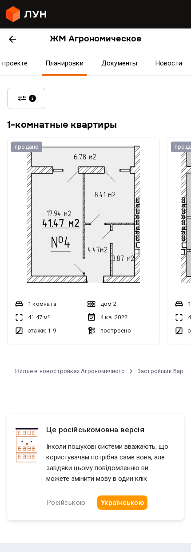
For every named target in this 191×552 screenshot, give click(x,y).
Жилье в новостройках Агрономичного (69, 371)
